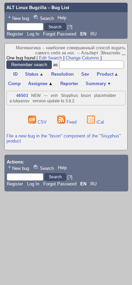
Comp (14, 83)
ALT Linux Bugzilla (26, 7)
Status (34, 74)
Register (15, 33)
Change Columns (82, 57)
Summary (98, 83)
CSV (42, 122)
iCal (99, 122)
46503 (22, 95)
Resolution (62, 74)
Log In (33, 33)
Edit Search (50, 57)
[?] (69, 26)
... (124, 52)
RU (93, 33)
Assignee (40, 83)
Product (108, 74)
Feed (71, 122)
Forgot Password (59, 33)
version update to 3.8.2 (53, 101)
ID (15, 74)
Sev (85, 74)
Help (62, 17)
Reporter (69, 83)
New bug (20, 18)
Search (47, 18)
